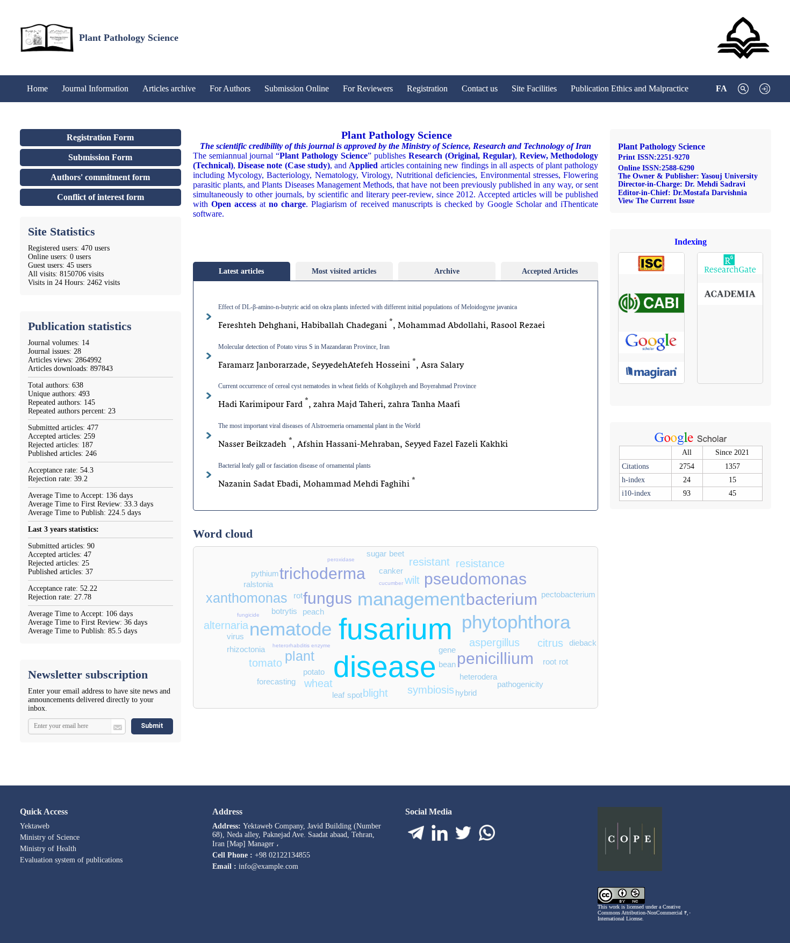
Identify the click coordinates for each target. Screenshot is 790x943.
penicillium (495, 659)
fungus (327, 599)
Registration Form (100, 137)
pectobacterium (568, 595)
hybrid (466, 693)
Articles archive (169, 85)
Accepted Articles (550, 271)
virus (235, 637)
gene (447, 650)
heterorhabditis (291, 646)
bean (447, 665)
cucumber (391, 584)
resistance (480, 564)
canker (391, 571)
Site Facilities (534, 85)
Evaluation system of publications (71, 860)
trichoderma (322, 575)
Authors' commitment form (100, 177)
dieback (583, 643)
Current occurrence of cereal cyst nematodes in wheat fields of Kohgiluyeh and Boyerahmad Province (347, 386)
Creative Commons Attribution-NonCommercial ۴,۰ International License (644, 912)
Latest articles (241, 271)
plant (299, 657)
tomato (265, 663)
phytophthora (516, 624)
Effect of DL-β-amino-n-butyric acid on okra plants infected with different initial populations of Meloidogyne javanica (367, 307)
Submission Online (296, 85)
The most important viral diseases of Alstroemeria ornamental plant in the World (319, 426)
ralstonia (258, 585)
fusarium (396, 632)
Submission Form (100, 157)
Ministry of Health (48, 849)
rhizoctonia (246, 650)
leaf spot (347, 696)
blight (375, 694)
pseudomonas (475, 580)
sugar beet (385, 554)
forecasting (276, 682)
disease (384, 669)
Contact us (480, 85)
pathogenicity (520, 685)
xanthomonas (247, 599)
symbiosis (430, 690)
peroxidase (341, 560)
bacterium (501, 600)
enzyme (321, 646)
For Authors (230, 85)
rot (298, 596)
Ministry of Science (50, 837)
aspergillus (494, 643)
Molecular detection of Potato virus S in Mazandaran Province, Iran (304, 347)
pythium (265, 574)
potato (314, 672)
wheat (318, 684)
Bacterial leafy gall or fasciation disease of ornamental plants (294, 465)
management (411, 601)
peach (313, 612)
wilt (412, 581)
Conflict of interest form (100, 197)
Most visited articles (344, 271)
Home (37, 85)
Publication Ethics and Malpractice (629, 85)
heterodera (478, 677)
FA (721, 88)
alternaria (226, 626)
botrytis (284, 612)
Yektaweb (34, 826)
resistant (429, 562)
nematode (290, 631)
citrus (550, 644)
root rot (555, 662)
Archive (446, 271)
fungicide (248, 615)
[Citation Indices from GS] (691, 443)
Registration (427, 85)
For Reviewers (368, 85)
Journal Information (95, 85)
